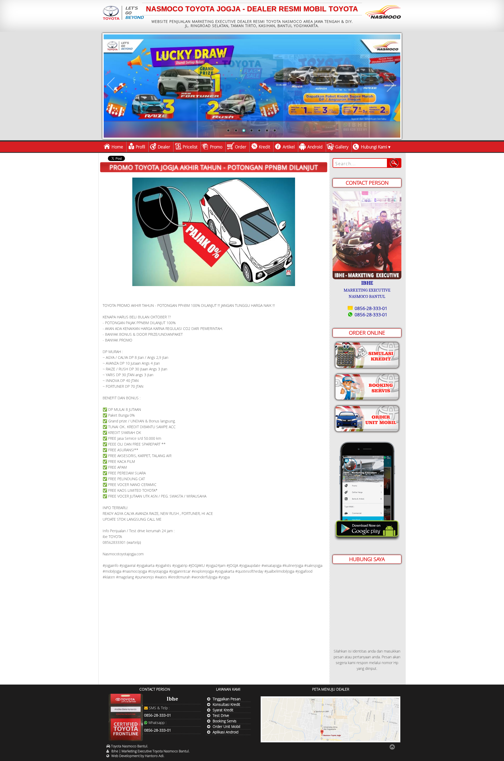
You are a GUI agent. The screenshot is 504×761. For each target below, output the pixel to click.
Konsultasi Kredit (226, 704)
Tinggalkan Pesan (226, 698)
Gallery (341, 147)
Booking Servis (225, 720)
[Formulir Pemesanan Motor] (366, 417)
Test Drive (221, 715)
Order (240, 147)
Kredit (264, 147)
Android (315, 147)
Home (117, 147)
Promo (216, 147)
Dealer (164, 147)
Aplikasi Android (225, 731)
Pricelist (190, 147)
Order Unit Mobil (226, 726)
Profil (140, 147)
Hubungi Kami (374, 147)
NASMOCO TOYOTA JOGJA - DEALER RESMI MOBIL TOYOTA (252, 9)
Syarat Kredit (223, 709)
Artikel (289, 147)
